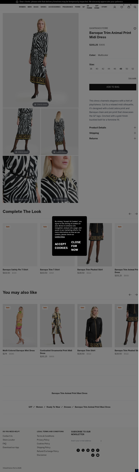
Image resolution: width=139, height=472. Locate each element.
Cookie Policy (60, 236)
